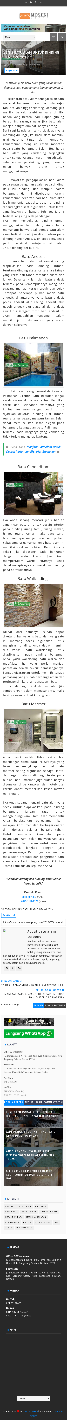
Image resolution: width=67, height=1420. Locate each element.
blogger (38, 1005)
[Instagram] (29, 1403)
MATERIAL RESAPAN (36, 1217)
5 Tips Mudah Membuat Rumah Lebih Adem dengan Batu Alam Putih (29, 1174)
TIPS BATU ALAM (24, 1228)
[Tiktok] (36, 1403)
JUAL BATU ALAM (49, 1212)
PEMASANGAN (12, 1222)
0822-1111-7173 (29, 901)
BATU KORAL (11, 1212)
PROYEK (27, 1222)
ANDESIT (9, 1206)
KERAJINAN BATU (13, 1217)
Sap (57, 1222)
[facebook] (35, 2)
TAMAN (8, 1228)
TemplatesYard (30, 1411)
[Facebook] (23, 1403)
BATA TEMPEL (24, 1206)
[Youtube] (42, 1403)
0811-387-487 (29, 896)
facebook (59, 1005)
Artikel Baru (33, 1102)
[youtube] (30, 2)
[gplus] (40, 2)
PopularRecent (13, 1103)
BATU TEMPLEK (29, 1212)
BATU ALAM (40, 1206)
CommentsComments (53, 1103)
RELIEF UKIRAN (43, 1222)
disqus (49, 1005)
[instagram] (26, 2)
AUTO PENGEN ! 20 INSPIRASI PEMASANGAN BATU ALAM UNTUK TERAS (30, 1155)
